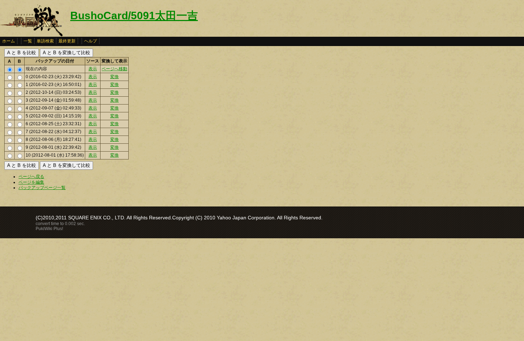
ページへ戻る (31, 176)
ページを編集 (31, 182)
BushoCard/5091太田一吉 (134, 15)
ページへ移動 (114, 68)
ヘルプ (90, 41)
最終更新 (67, 41)
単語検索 (45, 41)
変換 (114, 76)
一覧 (28, 41)
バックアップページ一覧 (42, 187)
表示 (92, 68)
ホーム (8, 41)
